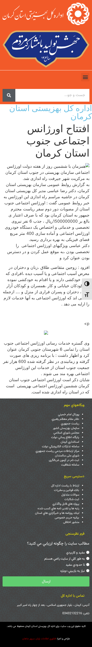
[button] (85, 77)
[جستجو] (9, 95)
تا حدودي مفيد (75, 564)
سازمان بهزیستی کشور (66, 428)
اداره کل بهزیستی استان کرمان (50, 112)
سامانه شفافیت (70, 465)
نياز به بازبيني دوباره (72, 571)
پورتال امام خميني (68, 414)
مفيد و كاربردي (75, 552)
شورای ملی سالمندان (67, 455)
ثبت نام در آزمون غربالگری (64, 460)
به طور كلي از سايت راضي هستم (64, 558)
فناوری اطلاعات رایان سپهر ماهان (39, 639)
